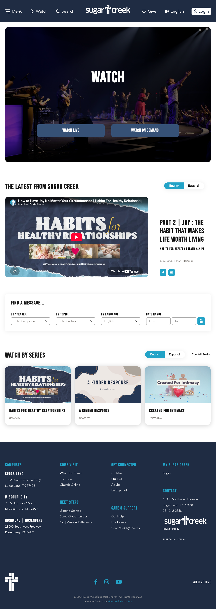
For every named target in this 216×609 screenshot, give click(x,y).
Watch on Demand (145, 130)
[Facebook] (96, 582)
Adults (115, 485)
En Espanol (119, 490)
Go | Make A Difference (76, 522)
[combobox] (180, 11)
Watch (42, 11)
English (177, 11)
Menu (17, 11)
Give (152, 11)
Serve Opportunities (74, 516)
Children (117, 473)
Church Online (70, 485)
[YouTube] (119, 582)
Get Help (117, 516)
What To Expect (71, 473)
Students (117, 479)
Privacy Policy (171, 529)
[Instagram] (106, 582)
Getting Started (70, 511)
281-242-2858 (172, 511)
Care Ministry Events (125, 528)
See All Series (201, 354)
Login (203, 11)
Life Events (118, 522)
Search (68, 11)
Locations (66, 479)
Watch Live (70, 130)
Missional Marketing (119, 601)
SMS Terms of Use (174, 539)
